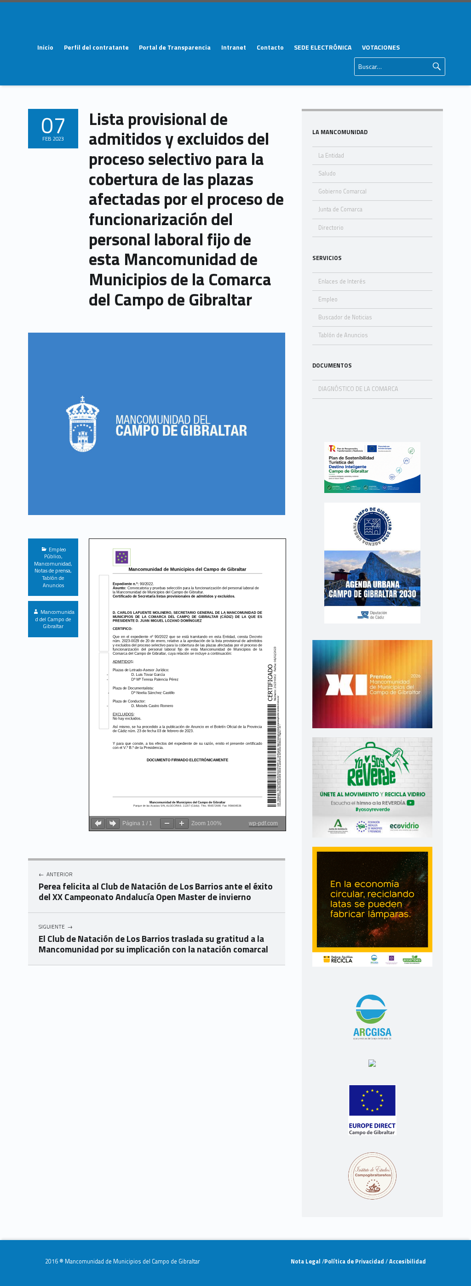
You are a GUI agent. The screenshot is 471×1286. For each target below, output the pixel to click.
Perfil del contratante (96, 47)
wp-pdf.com (263, 823)
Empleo (328, 299)
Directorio (331, 227)
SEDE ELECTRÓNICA (322, 47)
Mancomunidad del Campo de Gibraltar (54, 619)
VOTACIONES (381, 47)
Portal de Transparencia (175, 47)
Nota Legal (306, 1261)
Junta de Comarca (340, 209)
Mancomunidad (52, 563)
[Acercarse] (182, 823)
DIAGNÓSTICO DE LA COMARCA (358, 389)
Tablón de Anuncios (53, 581)
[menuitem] (45, 47)
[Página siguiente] (113, 823)
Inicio (45, 47)
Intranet (233, 47)
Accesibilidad (407, 1261)
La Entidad (331, 155)
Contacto (270, 47)
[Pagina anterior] (98, 823)
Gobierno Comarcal (342, 191)
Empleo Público (55, 553)
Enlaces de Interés (342, 281)
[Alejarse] (167, 823)
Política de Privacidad (354, 1261)
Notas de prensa (52, 570)
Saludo (327, 173)
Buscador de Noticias (345, 317)
